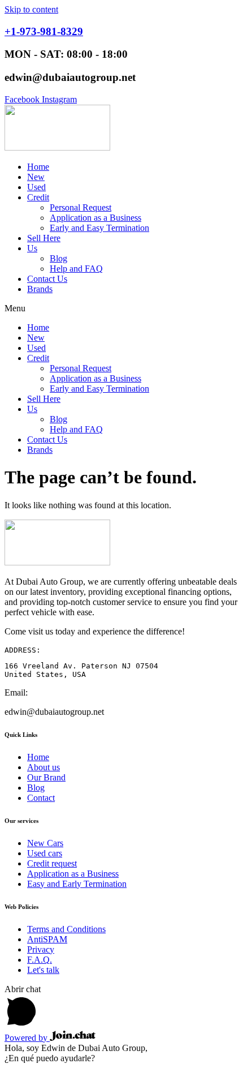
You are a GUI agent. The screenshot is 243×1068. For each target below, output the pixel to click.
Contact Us (47, 279)
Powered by (27, 1038)
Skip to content (31, 9)
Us (32, 248)
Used (36, 187)
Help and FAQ (76, 268)
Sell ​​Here (43, 238)
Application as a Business (95, 217)
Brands (40, 289)
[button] (121, 308)
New (36, 177)
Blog (58, 258)
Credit (38, 197)
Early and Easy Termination (99, 228)
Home (38, 166)
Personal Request (80, 207)
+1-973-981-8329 (44, 31)
